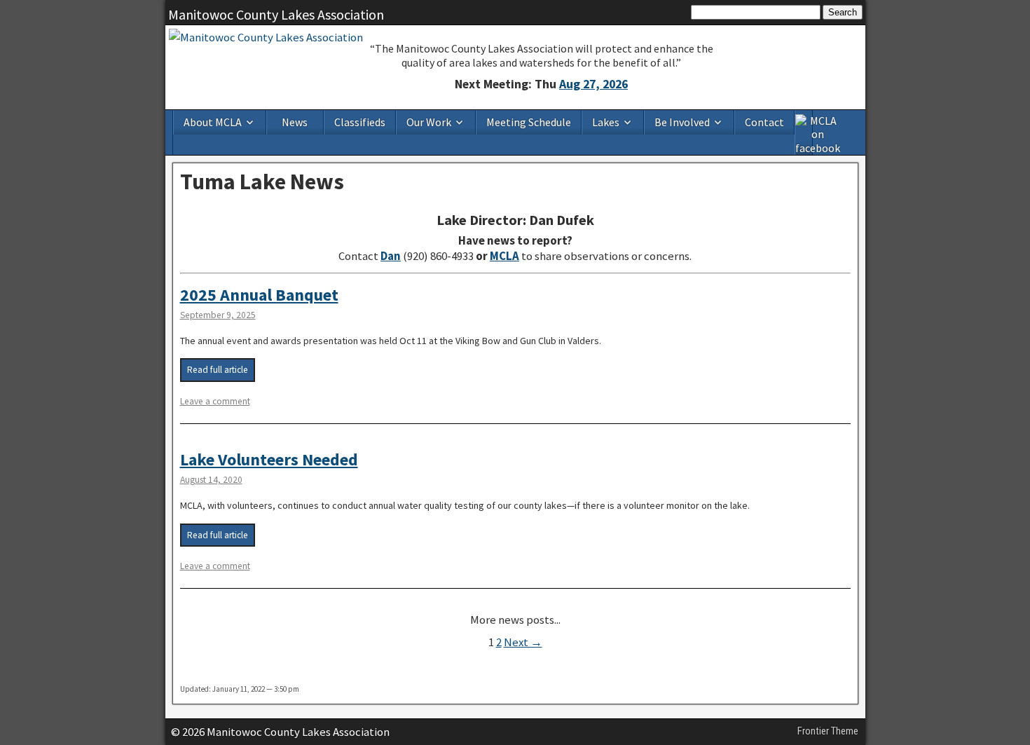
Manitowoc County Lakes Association (276, 14)
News (295, 122)
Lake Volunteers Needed (269, 459)
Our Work (428, 122)
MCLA (504, 256)
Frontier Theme (827, 731)
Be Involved (682, 122)
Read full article (217, 370)
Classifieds (359, 122)
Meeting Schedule (528, 122)
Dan (390, 256)
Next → (523, 642)
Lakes (605, 122)
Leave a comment (215, 401)
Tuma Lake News (262, 182)
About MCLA (213, 122)
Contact (764, 122)
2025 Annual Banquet (259, 295)
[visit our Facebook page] (804, 132)
